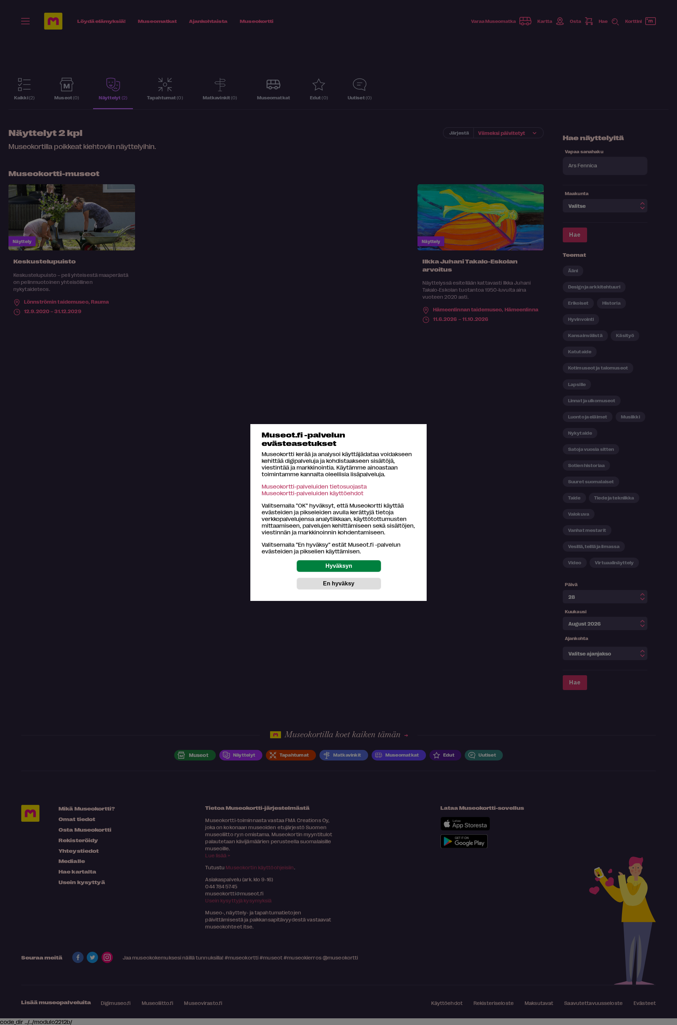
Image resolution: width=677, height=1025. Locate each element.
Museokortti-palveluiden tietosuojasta (314, 486)
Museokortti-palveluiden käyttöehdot (313, 493)
